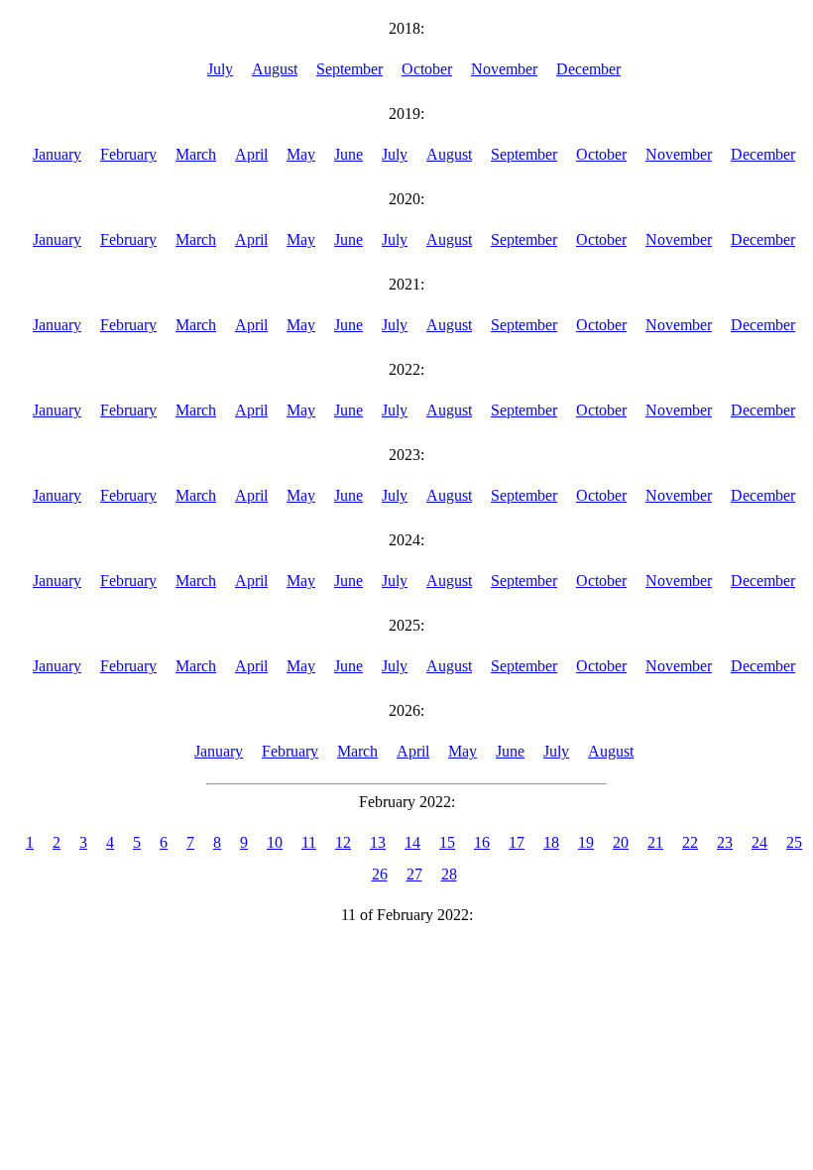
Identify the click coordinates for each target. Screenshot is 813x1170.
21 (655, 842)
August (274, 68)
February (128, 154)
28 (449, 874)
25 (794, 842)
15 (447, 842)
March (195, 154)
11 (308, 842)
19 (586, 842)
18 (551, 842)
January (57, 154)
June (348, 154)
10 (275, 842)
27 (414, 874)
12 (343, 842)
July (220, 68)
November (504, 68)
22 (690, 842)
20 (621, 842)
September (349, 68)
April (251, 154)
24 (759, 842)
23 (725, 842)
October (427, 68)
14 (412, 842)
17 (516, 842)
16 (482, 842)
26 (380, 874)
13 (378, 842)
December (588, 68)
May (301, 154)
